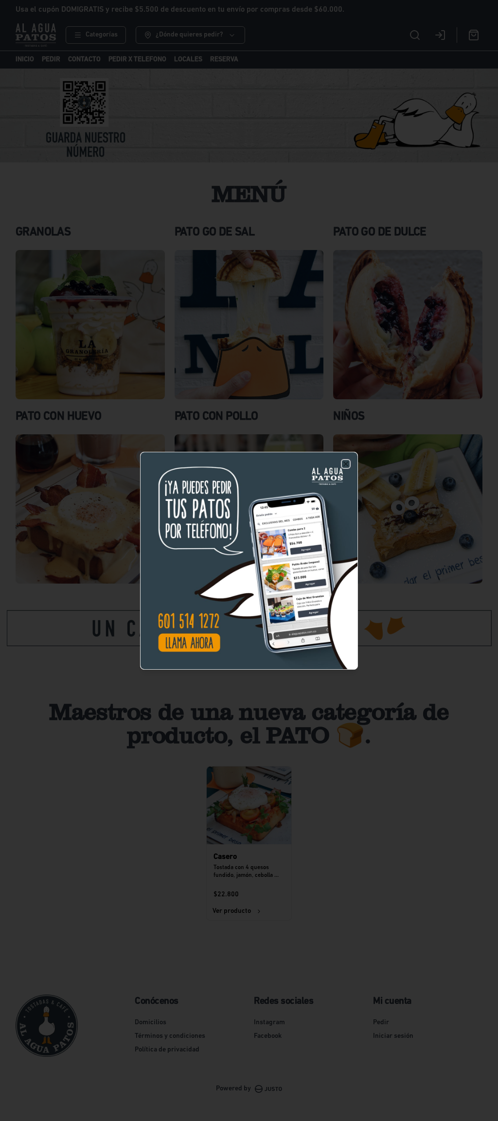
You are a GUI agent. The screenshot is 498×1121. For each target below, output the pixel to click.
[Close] (346, 464)
